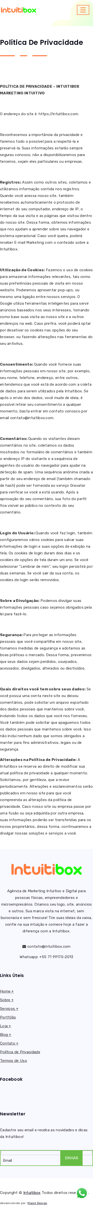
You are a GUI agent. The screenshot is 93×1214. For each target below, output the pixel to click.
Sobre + (7, 1000)
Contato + (9, 1043)
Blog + (5, 1034)
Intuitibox (32, 1192)
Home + (7, 991)
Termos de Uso (13, 1060)
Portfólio (8, 1017)
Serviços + (9, 1008)
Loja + (5, 1026)
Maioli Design (37, 1203)
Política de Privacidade (20, 1052)
